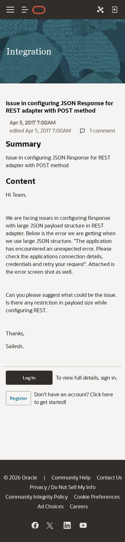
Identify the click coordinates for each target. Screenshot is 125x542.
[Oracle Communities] (100, 9)
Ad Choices (50, 506)
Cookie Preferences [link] (97, 496)
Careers (79, 506)
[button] (25, 10)
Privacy (38, 487)
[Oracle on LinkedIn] (67, 525)
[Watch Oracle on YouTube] (83, 525)
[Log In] (114, 9)
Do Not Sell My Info (73, 487)
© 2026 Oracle (20, 477)
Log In (29, 377)
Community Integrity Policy (36, 496)
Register (18, 398)
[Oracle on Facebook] (34, 525)
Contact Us (109, 477)
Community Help (71, 477)
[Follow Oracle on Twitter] (50, 525)
